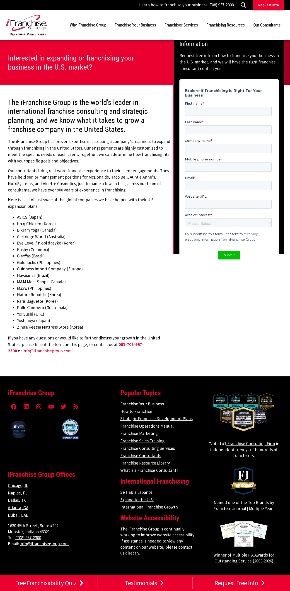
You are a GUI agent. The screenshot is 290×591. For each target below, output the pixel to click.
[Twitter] (63, 406)
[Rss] (76, 406)
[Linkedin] (26, 406)
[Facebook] (13, 406)
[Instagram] (38, 406)
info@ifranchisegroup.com (47, 351)
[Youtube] (51, 406)
